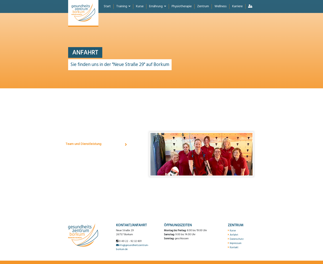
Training (121, 6)
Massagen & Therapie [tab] (81, 133)
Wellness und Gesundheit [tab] (84, 174)
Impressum (235, 243)
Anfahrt (234, 235)
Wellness (220, 6)
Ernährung (156, 6)
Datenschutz (237, 239)
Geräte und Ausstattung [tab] (83, 164)
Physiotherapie (182, 6)
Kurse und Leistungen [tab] (81, 154)
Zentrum (203, 6)
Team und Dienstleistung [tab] (83, 144)
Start (107, 6)
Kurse (139, 6)
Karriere (237, 6)
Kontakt (234, 247)
